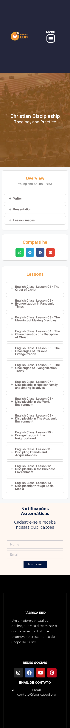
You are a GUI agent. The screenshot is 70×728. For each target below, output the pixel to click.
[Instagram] (18, 672)
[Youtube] (40, 672)
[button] (50, 38)
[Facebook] (29, 672)
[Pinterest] (52, 672)
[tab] (35, 198)
